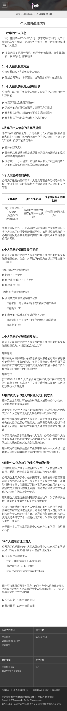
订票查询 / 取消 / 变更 (11, 641)
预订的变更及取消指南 (11, 671)
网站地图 (56, 690)
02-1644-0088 (27, 566)
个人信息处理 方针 (21, 690)
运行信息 (40, 630)
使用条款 (5, 690)
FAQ (37, 667)
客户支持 (40, 660)
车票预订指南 (8, 667)
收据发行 (6, 645)
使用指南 (6, 660)
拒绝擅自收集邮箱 (40, 690)
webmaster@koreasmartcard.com (28, 571)
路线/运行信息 (41, 637)
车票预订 (6, 637)
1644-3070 (17, 704)
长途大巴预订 (8, 630)
